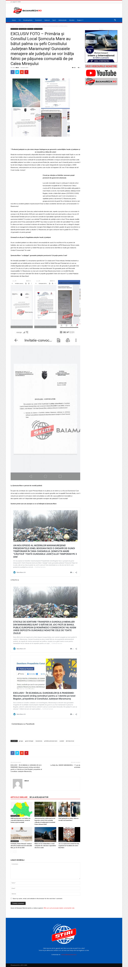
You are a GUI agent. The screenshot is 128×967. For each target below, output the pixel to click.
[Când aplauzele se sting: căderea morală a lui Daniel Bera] (69, 809)
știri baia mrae (70, 741)
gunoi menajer (29, 741)
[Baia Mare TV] (101, 74)
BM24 (17, 67)
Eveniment (38, 20)
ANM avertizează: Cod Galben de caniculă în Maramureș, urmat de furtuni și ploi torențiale (20, 820)
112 (19, 20)
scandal (62, 741)
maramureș (39, 741)
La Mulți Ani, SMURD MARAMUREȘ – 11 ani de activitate (65, 766)
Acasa (14, 20)
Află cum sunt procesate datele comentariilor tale (59, 908)
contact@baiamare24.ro (68, 954)
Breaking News (27, 20)
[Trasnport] (101, 46)
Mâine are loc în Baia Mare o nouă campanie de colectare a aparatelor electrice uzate (45, 845)
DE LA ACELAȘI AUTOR (39, 797)
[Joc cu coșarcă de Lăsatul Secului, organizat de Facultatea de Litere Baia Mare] (69, 834)
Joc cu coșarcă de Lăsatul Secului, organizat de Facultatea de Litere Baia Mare (68, 845)
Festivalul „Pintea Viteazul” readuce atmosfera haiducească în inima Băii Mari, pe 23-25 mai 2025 (21, 845)
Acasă (12, 26)
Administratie (62, 20)
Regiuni (79, 20)
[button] (115, 20)
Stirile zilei (30, 29)
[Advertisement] (81, 10)
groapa (21, 741)
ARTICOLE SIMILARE (19, 797)
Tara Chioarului (38, 29)
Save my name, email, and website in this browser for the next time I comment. (38, 898)
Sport (54, 20)
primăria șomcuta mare (50, 741)
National (47, 20)
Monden (71, 20)
